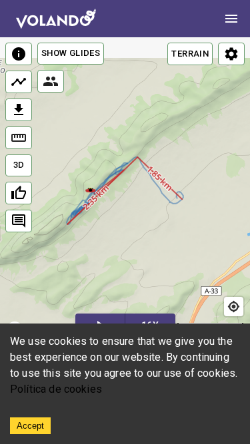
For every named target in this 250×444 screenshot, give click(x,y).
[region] (125, 190)
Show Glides (70, 53)
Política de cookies (56, 389)
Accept (30, 426)
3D (19, 165)
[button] (90, 189)
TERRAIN (190, 54)
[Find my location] (233, 306)
